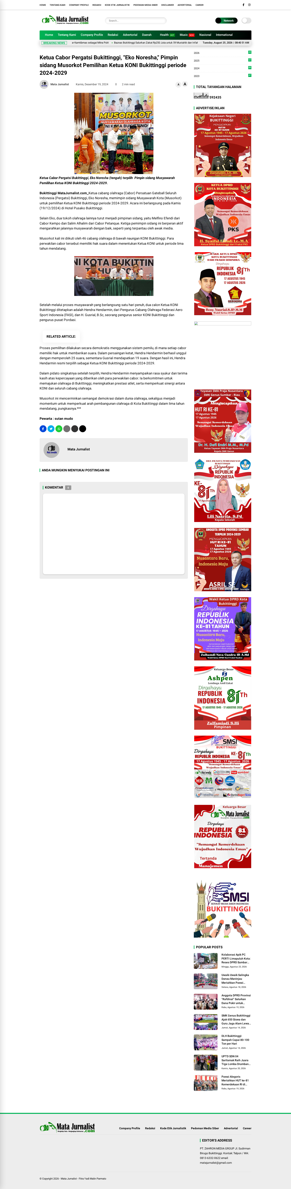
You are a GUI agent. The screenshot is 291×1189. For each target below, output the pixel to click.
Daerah (146, 35)
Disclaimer (167, 5)
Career (200, 5)
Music (187, 35)
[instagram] (249, 4)
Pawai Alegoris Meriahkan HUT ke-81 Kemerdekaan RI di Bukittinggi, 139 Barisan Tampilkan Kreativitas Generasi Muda (235, 1081)
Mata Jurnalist (69, 1178)
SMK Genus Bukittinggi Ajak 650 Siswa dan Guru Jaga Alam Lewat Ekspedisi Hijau (236, 1019)
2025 (222, 61)
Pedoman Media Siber (145, 5)
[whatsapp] (58, 428)
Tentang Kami (57, 5)
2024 (222, 68)
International (224, 35)
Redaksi (96, 5)
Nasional (205, 35)
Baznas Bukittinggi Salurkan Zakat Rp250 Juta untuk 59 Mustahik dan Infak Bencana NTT (137, 42)
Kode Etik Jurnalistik (117, 5)
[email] (74, 428)
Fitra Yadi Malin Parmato (92, 1178)
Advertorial (185, 5)
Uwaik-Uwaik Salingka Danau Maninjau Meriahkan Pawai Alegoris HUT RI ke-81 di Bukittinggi (235, 979)
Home (43, 5)
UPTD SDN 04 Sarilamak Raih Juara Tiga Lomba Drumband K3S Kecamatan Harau (236, 1060)
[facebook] (243, 4)
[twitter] (51, 428)
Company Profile (79, 5)
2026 (222, 53)
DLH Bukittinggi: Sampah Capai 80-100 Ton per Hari (235, 1039)
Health (167, 35)
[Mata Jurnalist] (65, 25)
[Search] (163, 20)
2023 (222, 76)
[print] (66, 428)
